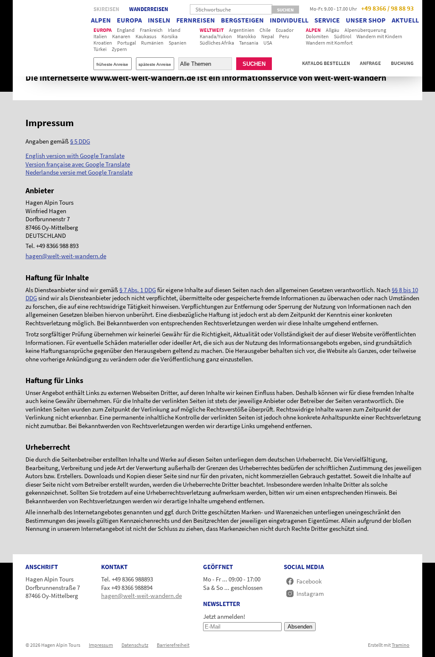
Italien (100, 36)
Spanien (177, 42)
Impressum (101, 645)
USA (267, 42)
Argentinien (241, 30)
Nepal (267, 36)
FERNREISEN (195, 20)
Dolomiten (317, 36)
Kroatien (102, 42)
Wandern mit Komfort (329, 42)
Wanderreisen (148, 9)
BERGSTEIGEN (242, 20)
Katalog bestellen (326, 63)
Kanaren (121, 36)
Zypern (119, 49)
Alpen (313, 30)
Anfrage (370, 63)
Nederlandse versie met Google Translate (79, 172)
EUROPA (129, 20)
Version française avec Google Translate (77, 164)
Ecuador (285, 30)
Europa (102, 30)
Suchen (254, 64)
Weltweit (212, 30)
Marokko (246, 36)
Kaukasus (146, 36)
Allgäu (332, 30)
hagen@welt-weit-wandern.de (65, 256)
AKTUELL (405, 20)
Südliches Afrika (217, 42)
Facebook (309, 581)
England (126, 30)
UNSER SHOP (366, 20)
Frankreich (151, 30)
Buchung (402, 63)
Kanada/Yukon (216, 36)
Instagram (310, 593)
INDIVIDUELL (289, 20)
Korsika (169, 36)
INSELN (159, 20)
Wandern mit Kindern (379, 36)
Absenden (300, 626)
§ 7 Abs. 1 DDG (137, 290)
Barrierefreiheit (173, 645)
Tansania (248, 42)
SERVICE (327, 20)
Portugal (126, 42)
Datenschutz (134, 645)
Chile (265, 30)
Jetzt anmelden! (224, 616)
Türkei (100, 49)
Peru (284, 36)
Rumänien (152, 42)
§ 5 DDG (80, 141)
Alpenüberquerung (365, 30)
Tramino (401, 645)
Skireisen (106, 9)
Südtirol (342, 36)
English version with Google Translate (74, 156)
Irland (174, 30)
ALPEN (101, 20)
